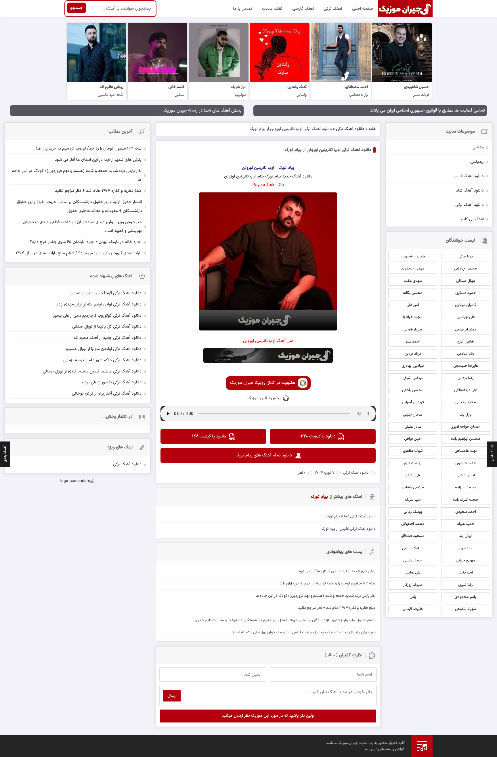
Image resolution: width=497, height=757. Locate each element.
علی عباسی (413, 573)
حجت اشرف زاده (465, 500)
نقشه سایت (272, 8)
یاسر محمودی (465, 597)
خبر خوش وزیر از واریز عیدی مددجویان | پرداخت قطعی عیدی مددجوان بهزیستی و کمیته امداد (82, 226)
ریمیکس (477, 162)
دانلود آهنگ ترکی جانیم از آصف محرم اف (108, 338)
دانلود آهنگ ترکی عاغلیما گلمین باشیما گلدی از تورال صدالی (92, 371)
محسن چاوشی (465, 269)
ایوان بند (465, 536)
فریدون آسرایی (413, 402)
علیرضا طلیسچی (465, 366)
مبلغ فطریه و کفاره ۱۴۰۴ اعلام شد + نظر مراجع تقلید (98, 191)
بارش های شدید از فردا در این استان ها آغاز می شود (98, 160)
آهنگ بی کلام (472, 219)
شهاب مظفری (413, 451)
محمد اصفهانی (413, 524)
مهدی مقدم (413, 281)
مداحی (478, 147)
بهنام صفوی (413, 463)
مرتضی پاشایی (413, 487)
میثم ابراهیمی (465, 329)
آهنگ (296, 176)
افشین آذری (466, 342)
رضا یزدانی (465, 378)
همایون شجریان (413, 256)
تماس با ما (242, 8)
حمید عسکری (465, 293)
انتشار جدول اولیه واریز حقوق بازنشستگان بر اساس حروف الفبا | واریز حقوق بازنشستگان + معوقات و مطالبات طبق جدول (79, 206)
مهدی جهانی (465, 560)
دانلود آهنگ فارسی (468, 176)
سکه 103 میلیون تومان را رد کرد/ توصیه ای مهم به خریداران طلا (89, 149)
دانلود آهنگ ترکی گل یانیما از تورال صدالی (107, 327)
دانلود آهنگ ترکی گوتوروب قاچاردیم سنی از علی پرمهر (97, 316)
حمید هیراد (465, 524)
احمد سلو (413, 342)
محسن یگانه (413, 293)
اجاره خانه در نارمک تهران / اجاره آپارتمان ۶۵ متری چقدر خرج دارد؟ (86, 242)
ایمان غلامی (465, 475)
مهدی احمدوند (413, 269)
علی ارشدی (412, 475)
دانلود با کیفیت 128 (209, 436)
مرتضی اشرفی (412, 378)
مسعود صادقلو (413, 536)
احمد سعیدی (465, 512)
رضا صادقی (465, 354)
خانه (372, 129)
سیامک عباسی (412, 548)
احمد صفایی (413, 560)
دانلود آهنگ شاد (470, 191)
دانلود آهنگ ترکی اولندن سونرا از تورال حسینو (104, 349)
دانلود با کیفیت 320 (318, 436)
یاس (413, 597)
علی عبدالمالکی (465, 390)
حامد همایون (465, 463)
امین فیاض (412, 439)
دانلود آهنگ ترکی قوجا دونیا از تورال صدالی (106, 293)
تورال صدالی (465, 281)
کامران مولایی (465, 305)
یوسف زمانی (413, 512)
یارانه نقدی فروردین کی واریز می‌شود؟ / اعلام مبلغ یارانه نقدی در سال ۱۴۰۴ (79, 253)
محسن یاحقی (412, 390)
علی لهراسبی (465, 317)
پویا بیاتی (465, 256)
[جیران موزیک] (405, 8)
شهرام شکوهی (465, 609)
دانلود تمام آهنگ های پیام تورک (264, 455)
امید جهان (465, 548)
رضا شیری (465, 585)
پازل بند (466, 415)
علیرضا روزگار (413, 585)
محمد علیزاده (465, 487)
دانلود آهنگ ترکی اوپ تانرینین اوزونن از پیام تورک (328, 150)
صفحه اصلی (362, 8)
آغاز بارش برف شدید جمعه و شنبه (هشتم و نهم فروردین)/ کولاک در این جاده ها (77, 175)
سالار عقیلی (412, 427)
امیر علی (412, 305)
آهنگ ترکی (333, 8)
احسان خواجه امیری (465, 427)
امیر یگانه (465, 573)
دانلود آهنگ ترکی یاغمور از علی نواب (112, 382)
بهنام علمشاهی (465, 451)
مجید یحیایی (465, 402)
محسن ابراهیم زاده (465, 439)
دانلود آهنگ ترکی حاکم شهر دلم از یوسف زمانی (102, 360)
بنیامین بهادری (413, 366)
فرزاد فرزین (412, 354)
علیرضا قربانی (413, 609)
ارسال (172, 696)
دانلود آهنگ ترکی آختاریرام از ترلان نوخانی (107, 394)
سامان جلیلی (413, 415)
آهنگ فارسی (303, 8)
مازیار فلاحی (413, 329)
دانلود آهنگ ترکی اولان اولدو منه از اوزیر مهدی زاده (99, 304)
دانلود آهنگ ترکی (350, 129)
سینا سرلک (413, 500)
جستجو (76, 8)
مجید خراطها (413, 317)
